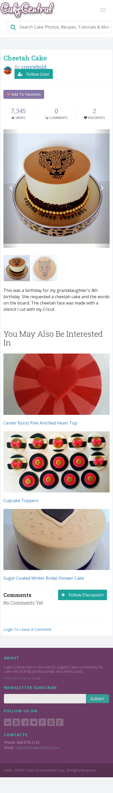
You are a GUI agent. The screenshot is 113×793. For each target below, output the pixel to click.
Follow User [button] (37, 74)
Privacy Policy (13, 678)
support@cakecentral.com (37, 747)
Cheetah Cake (25, 58)
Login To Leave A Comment (27, 629)
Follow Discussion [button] (86, 595)
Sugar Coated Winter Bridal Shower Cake (43, 578)
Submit (97, 698)
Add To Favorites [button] (26, 94)
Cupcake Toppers (20, 500)
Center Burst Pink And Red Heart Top (40, 423)
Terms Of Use (31, 678)
